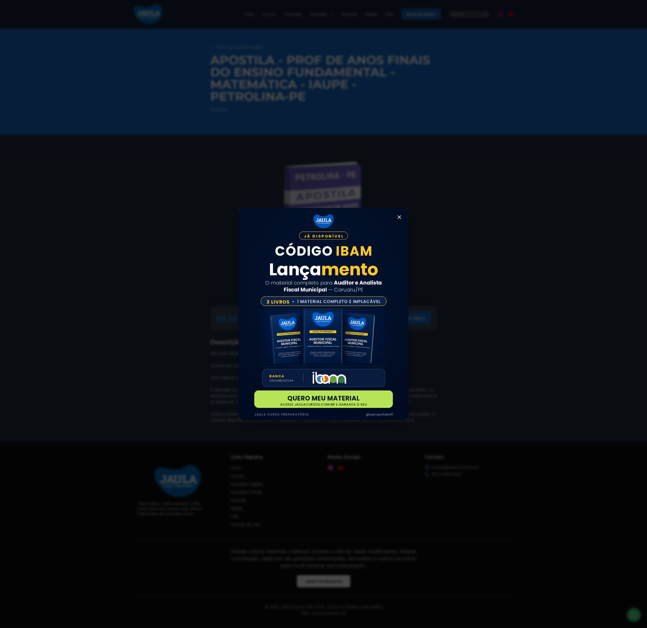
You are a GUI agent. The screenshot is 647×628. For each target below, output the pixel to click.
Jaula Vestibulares (323, 581)
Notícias (349, 14)
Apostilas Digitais (246, 483)
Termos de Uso (245, 524)
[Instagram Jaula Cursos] (500, 14)
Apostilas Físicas (246, 492)
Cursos (269, 14)
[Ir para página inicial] (148, 14)
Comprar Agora (410, 317)
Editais (371, 14)
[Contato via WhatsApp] (634, 615)
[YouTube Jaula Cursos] (510, 14)
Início (249, 14)
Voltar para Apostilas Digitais (239, 47)
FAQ (389, 14)
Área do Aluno (421, 14)
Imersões (293, 14)
